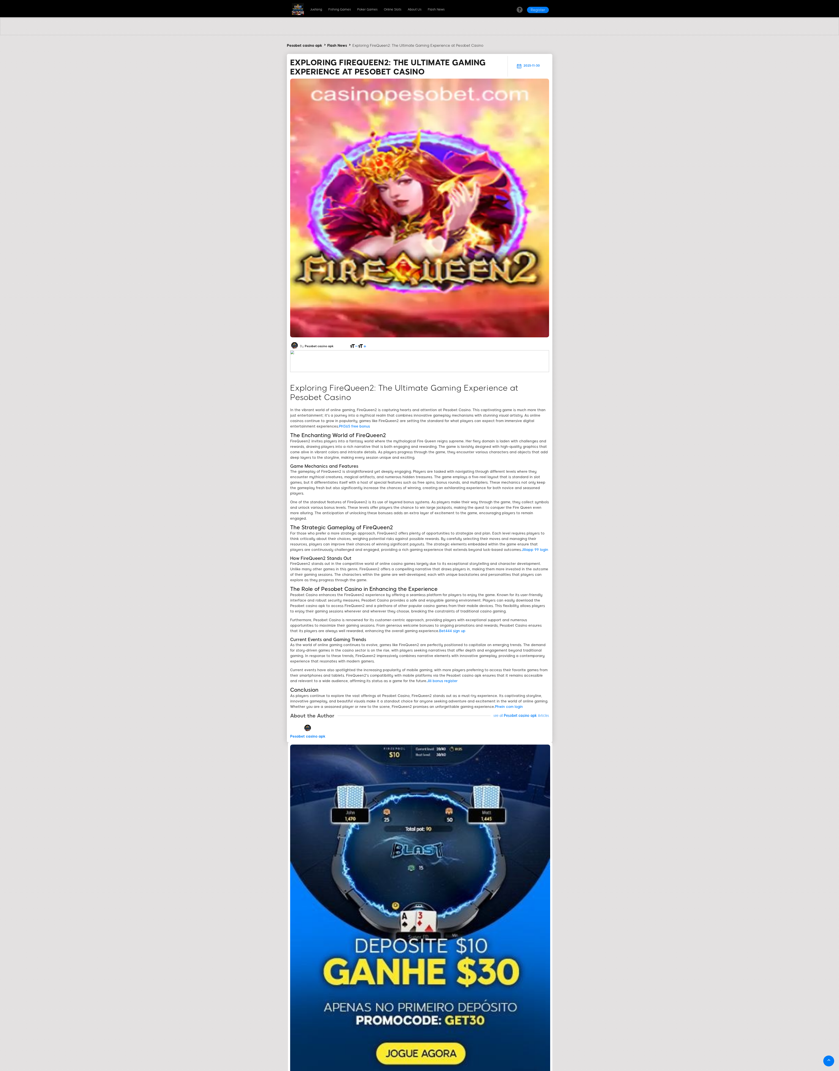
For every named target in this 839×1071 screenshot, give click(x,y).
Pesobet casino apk (304, 45)
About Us (414, 9)
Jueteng (316, 9)
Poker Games (367, 9)
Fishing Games (339, 9)
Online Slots (392, 9)
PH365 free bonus (354, 426)
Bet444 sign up (452, 631)
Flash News (436, 9)
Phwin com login (509, 707)
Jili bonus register (442, 681)
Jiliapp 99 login (535, 550)
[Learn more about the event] (419, 34)
